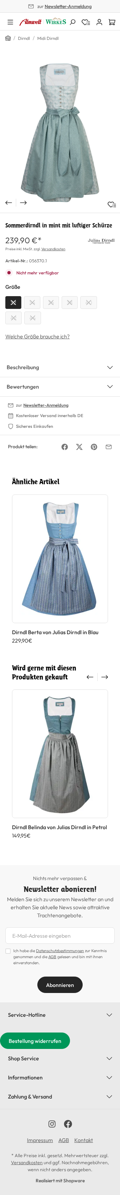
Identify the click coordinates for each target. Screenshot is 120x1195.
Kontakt (83, 1140)
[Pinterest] (94, 447)
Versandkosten (53, 249)
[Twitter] (79, 447)
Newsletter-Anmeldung (68, 6)
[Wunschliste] (112, 204)
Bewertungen (23, 386)
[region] (60, 132)
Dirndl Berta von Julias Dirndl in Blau (55, 632)
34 (32, 302)
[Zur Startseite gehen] (42, 21)
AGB (52, 956)
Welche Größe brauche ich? (37, 336)
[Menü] (10, 21)
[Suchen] (72, 21)
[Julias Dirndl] (101, 240)
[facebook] (68, 1124)
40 (88, 302)
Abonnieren (60, 985)
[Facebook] (64, 447)
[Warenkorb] (112, 21)
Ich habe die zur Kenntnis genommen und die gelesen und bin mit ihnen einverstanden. (60, 956)
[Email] (108, 447)
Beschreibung (23, 367)
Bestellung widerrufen (35, 1041)
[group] (60, 572)
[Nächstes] (24, 203)
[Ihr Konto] (99, 21)
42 (13, 318)
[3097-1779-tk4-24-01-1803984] (60, 132)
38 (70, 302)
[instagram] (52, 1124)
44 (32, 318)
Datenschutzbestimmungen (60, 950)
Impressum (40, 1140)
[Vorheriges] (8, 203)
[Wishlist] (85, 21)
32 (13, 302)
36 (51, 302)
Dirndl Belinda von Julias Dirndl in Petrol (59, 827)
